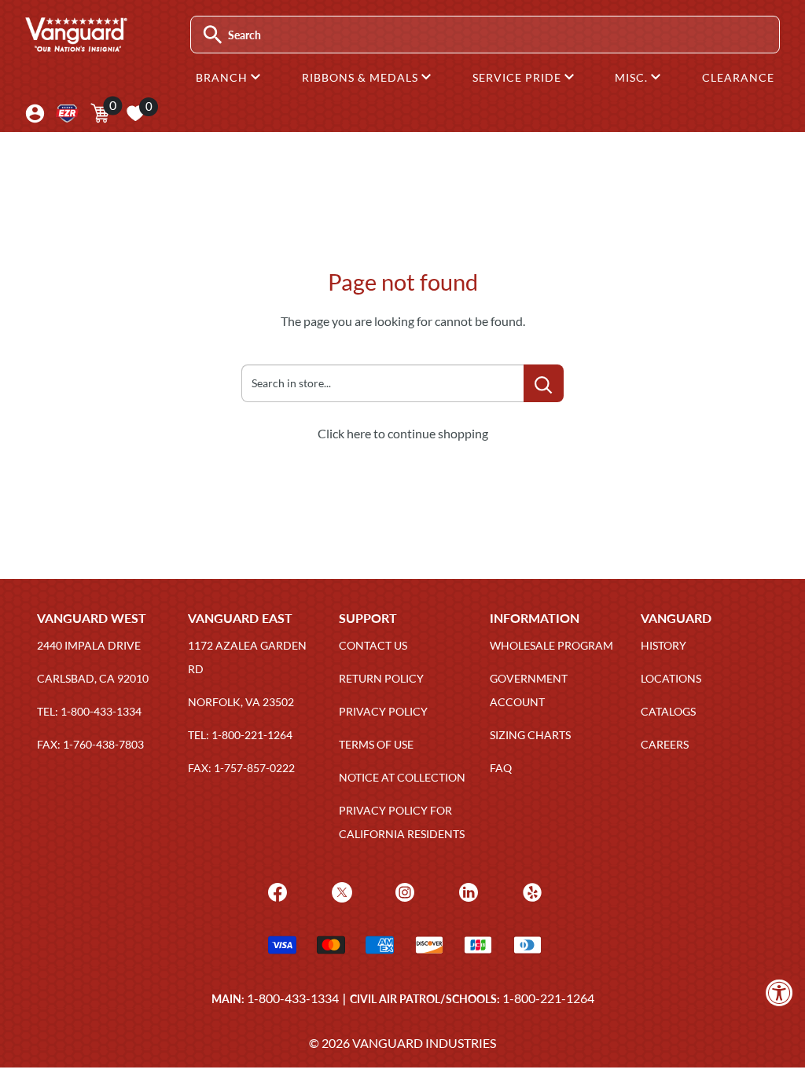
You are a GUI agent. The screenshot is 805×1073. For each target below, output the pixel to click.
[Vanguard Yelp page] (530, 890)
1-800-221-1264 (548, 998)
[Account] (35, 113)
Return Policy (381, 678)
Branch (223, 77)
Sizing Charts (530, 735)
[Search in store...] (544, 383)
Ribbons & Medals (361, 77)
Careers (665, 744)
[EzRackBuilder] (67, 113)
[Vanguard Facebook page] (275, 890)
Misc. (633, 77)
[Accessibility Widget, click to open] (779, 992)
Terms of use (376, 744)
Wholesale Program (551, 645)
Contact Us (373, 645)
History (663, 645)
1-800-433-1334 (293, 998)
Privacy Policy (383, 711)
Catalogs (668, 711)
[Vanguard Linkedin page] (466, 890)
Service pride (518, 77)
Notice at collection (402, 777)
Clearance (738, 77)
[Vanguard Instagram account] (402, 890)
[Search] (212, 35)
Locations (671, 678)
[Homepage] (75, 46)
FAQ (501, 768)
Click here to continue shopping (403, 433)
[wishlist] (135, 113)
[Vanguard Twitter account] (340, 890)
